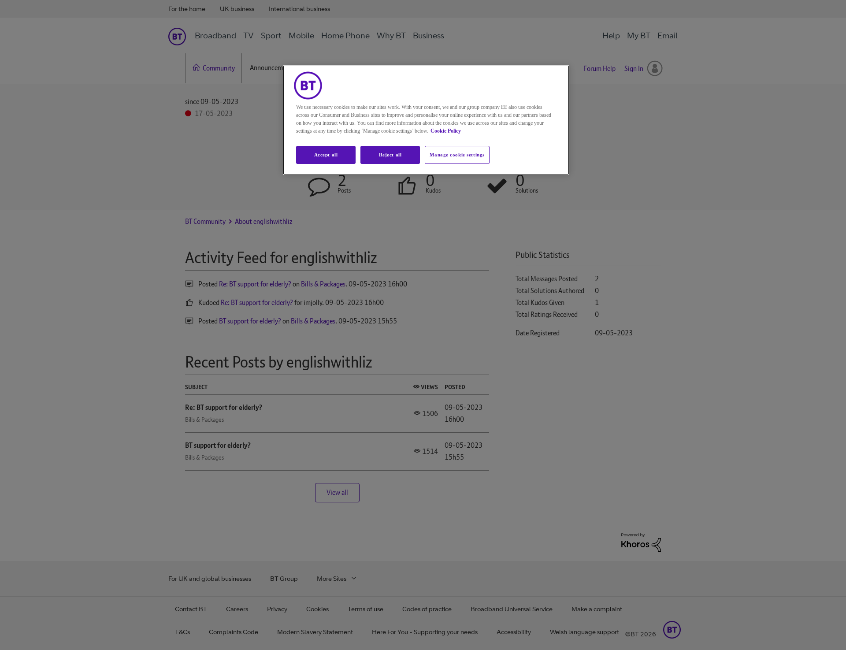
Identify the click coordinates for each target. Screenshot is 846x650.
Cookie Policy (445, 131)
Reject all (390, 154)
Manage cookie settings (457, 154)
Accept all (326, 154)
